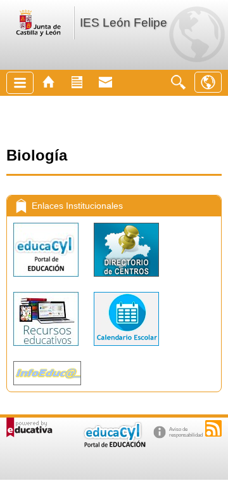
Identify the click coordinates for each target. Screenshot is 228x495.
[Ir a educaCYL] (114, 444)
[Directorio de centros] (126, 279)
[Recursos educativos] (47, 348)
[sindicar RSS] (213, 428)
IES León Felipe (123, 22)
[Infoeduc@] (47, 388)
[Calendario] (126, 348)
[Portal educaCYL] (47, 279)
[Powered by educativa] (29, 427)
